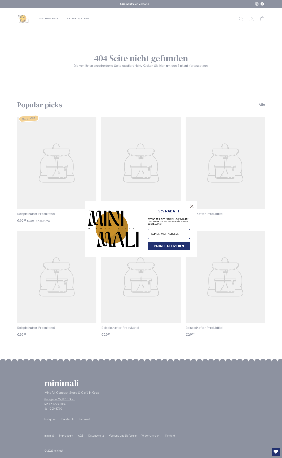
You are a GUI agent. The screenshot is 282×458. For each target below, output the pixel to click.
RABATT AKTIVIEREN (169, 246)
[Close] (192, 206)
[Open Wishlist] (276, 452)
